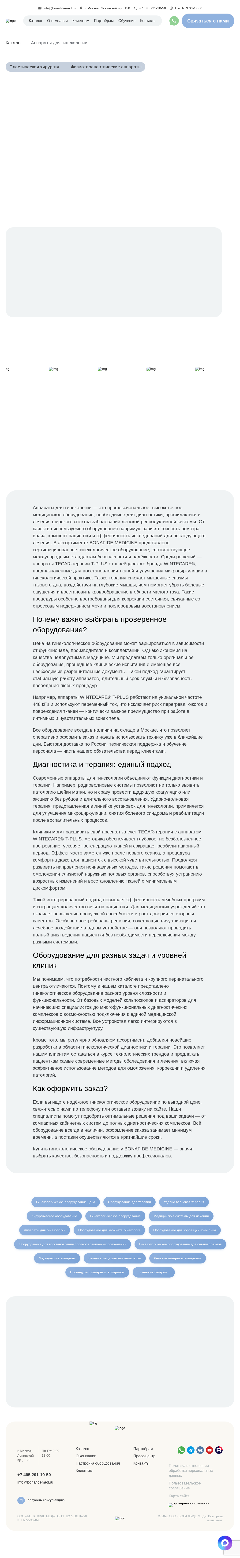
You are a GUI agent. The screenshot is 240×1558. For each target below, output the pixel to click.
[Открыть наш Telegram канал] (191, 1450)
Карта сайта (179, 1496)
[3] (200, 1450)
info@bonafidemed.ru (60, 8)
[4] (209, 1450)
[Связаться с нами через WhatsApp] (174, 21)
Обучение (126, 21)
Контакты (148, 21)
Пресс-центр (144, 1456)
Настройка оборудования (98, 1463)
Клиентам (84, 1471)
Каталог (35, 21)
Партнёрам (104, 21)
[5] (219, 1450)
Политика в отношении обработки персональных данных (191, 1470)
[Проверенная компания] (189, 1505)
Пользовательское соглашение (185, 1485)
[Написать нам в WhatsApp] (181, 1450)
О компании (57, 21)
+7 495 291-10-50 (152, 8)
